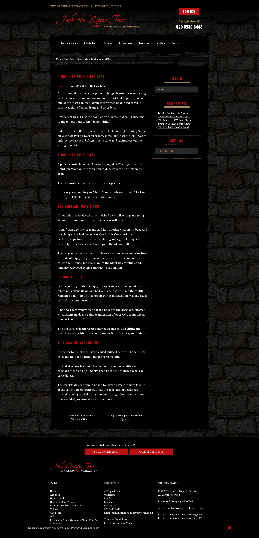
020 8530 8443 (189, 27)
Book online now (106, 451)
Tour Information (69, 43)
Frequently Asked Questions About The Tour (75, 520)
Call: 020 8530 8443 (151, 451)
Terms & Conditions (115, 519)
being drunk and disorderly (98, 107)
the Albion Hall (119, 244)
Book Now (189, 11)
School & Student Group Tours (67, 505)
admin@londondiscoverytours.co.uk (132, 512)
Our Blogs (55, 512)
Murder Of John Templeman (174, 123)
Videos (54, 509)
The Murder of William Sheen (175, 120)
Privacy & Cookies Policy (118, 523)
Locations (160, 43)
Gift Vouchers (125, 43)
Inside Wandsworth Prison (173, 113)
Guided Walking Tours (62, 502)
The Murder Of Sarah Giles (173, 116)
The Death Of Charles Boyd (173, 127)
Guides (54, 516)
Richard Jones (98, 86)
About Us (55, 494)
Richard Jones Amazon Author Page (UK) (180, 514)
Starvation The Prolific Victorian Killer (80, 417)
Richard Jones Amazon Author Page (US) (180, 518)
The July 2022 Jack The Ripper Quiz (125, 417)
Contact (176, 43)
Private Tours (90, 43)
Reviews (108, 43)
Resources (144, 43)
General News (76, 59)
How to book (57, 498)
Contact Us (56, 523)
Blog (66, 59)
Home (59, 59)
